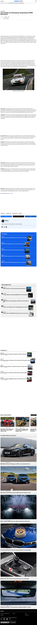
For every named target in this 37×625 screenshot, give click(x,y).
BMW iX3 (2, 236)
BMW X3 (2, 365)
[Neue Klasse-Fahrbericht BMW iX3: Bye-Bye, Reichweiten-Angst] (29, 238)
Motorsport (3, 11)
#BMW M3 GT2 (3, 213)
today (18, 1)
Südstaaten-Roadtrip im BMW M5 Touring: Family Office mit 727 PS (13, 378)
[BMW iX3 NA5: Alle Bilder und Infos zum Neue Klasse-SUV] (27, 244)
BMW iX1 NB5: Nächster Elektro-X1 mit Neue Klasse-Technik (13, 256)
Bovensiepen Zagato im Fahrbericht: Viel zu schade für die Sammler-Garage (15, 360)
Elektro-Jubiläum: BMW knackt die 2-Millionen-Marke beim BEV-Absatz (15, 521)
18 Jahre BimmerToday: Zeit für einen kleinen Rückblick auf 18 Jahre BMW (16, 549)
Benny (6, 16)
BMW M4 (2, 359)
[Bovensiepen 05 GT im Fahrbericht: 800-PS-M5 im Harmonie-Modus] (29, 373)
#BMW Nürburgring (14, 213)
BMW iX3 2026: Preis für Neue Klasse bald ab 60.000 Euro (14, 288)
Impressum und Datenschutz (5, 613)
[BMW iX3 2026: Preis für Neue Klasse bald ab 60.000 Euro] (27, 250)
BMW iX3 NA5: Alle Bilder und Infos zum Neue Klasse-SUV (12, 243)
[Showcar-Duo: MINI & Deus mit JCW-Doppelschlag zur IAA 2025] (30, 307)
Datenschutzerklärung (12, 617)
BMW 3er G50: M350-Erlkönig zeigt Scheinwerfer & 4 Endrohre (13, 262)
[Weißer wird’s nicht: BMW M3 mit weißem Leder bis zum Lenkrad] (31, 314)
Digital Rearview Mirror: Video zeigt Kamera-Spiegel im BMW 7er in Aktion (16, 607)
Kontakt (14, 613)
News (26, 613)
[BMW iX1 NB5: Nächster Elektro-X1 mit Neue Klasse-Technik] (27, 256)
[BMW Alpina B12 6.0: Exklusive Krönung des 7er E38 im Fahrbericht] (29, 354)
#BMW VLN (20, 213)
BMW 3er (3, 261)
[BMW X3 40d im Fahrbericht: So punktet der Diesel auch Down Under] (30, 367)
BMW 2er (4, 299)
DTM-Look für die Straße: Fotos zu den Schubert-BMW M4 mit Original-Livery (21, 430)
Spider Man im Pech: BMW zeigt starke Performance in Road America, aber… (7, 430)
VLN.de (11, 193)
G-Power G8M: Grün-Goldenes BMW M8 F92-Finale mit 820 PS (15, 294)
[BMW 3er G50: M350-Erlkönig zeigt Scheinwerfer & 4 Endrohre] (28, 263)
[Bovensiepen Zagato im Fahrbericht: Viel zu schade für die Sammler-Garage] (32, 361)
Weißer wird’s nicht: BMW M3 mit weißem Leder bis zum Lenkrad (15, 313)
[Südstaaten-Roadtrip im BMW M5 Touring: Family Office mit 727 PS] (29, 379)
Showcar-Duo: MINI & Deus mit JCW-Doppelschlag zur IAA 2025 (15, 307)
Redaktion (6, 355)
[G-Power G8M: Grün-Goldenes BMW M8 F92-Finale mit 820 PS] (30, 295)
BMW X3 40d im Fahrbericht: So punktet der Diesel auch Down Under (14, 366)
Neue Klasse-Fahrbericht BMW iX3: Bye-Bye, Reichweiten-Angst (14, 237)
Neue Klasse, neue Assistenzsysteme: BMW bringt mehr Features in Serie (15, 492)
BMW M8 (4, 293)
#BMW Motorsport (8, 213)
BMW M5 (2, 371)
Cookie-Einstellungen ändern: (5, 617)
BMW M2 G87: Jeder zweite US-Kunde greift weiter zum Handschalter (15, 578)
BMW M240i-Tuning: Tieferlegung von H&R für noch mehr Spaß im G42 (15, 463)
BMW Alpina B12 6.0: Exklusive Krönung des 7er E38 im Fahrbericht (13, 354)
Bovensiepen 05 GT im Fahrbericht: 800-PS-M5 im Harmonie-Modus (14, 372)
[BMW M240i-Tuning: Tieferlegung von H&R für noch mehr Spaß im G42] (33, 301)
